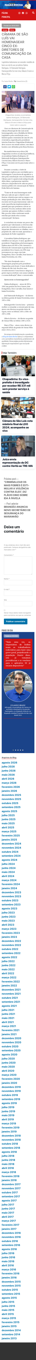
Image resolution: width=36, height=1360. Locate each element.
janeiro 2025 (9, 839)
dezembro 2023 (11, 892)
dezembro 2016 (11, 1232)
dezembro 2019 (11, 1087)
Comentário (9, 555)
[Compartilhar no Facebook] (5, 86)
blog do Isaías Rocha (10, 337)
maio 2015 (8, 1309)
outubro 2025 (10, 803)
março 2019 (9, 1123)
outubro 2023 (10, 900)
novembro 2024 (11, 847)
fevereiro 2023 (11, 932)
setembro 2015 (11, 1293)
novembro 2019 (11, 1090)
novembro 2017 (11, 1188)
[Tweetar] (9, 86)
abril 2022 (8, 973)
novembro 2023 (11, 896)
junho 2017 (8, 1208)
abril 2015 (8, 1314)
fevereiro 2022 (11, 981)
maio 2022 (8, 969)
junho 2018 (8, 1159)
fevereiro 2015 (10, 1322)
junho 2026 (9, 770)
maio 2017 (8, 1212)
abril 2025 (8, 827)
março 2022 (9, 977)
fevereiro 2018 (10, 1176)
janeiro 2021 (9, 1034)
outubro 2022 (10, 949)
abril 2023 (8, 924)
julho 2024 (8, 863)
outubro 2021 (10, 997)
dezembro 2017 (11, 1184)
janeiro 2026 (9, 790)
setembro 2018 (11, 1147)
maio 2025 (8, 823)
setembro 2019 (11, 1099)
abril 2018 (8, 1168)
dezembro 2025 (11, 794)
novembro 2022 (11, 945)
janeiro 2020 (9, 1082)
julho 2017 (8, 1204)
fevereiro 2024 (11, 884)
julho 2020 (8, 1058)
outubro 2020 (10, 1046)
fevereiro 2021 (10, 1030)
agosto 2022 (9, 957)
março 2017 (9, 1220)
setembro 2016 (11, 1245)
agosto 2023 (9, 908)
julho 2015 (8, 1301)
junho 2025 (9, 819)
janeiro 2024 (9, 888)
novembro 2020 (11, 1042)
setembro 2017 (11, 1196)
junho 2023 (9, 916)
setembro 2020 (11, 1050)
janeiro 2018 (9, 1180)
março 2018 (9, 1172)
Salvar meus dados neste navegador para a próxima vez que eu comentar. (17, 614)
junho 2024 (9, 868)
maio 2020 (8, 1066)
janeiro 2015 (9, 1326)
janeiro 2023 (9, 936)
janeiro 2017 (9, 1228)
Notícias (12, 30)
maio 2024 (8, 872)
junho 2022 (9, 965)
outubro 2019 (10, 1095)
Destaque (5, 30)
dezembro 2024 (11, 843)
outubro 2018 (10, 1143)
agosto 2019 (9, 1103)
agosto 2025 (9, 811)
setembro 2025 (11, 807)
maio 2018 (8, 1164)
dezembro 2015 (11, 1281)
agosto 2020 (9, 1054)
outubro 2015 (10, 1289)
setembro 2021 (11, 1001)
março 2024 (9, 880)
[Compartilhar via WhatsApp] (13, 86)
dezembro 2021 (11, 989)
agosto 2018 (9, 1151)
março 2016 (9, 1269)
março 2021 (9, 1026)
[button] (13, 750)
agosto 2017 (9, 1200)
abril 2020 (8, 1070)
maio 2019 (8, 1115)
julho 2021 (8, 1009)
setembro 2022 (11, 953)
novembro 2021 (11, 993)
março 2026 (9, 782)
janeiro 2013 (9, 1338)
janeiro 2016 (9, 1277)
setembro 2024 (11, 855)
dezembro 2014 (11, 1330)
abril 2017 (8, 1216)
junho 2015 (8, 1305)
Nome (7, 579)
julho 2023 (8, 912)
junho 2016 (8, 1257)
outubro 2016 (10, 1241)
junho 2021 (8, 1013)
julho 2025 (8, 815)
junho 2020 (9, 1062)
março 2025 (9, 831)
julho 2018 (8, 1155)
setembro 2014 (11, 1334)
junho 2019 (8, 1111)
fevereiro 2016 (10, 1273)
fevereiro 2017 (10, 1224)
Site (5, 600)
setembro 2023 (11, 904)
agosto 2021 (9, 1005)
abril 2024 (8, 876)
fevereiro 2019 (10, 1127)
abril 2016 (8, 1265)
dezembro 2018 (11, 1135)
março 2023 (9, 928)
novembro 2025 (11, 799)
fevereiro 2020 (11, 1078)
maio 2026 (8, 774)
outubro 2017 (10, 1192)
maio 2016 (8, 1261)
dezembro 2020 (11, 1038)
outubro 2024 (10, 851)
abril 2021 (8, 1022)
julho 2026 (8, 766)
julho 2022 (8, 961)
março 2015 (9, 1318)
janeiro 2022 (9, 985)
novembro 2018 (11, 1139)
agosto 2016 (9, 1249)
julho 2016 (8, 1253)
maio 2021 (8, 1018)
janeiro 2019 (9, 1131)
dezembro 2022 (11, 940)
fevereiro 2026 (11, 786)
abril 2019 (8, 1119)
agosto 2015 (9, 1297)
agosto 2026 (9, 762)
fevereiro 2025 (11, 835)
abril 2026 (8, 778)
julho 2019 (8, 1107)
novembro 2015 (11, 1285)
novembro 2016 (11, 1237)
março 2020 (9, 1074)
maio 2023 (8, 920)
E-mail (7, 589)
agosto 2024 (9, 859)
